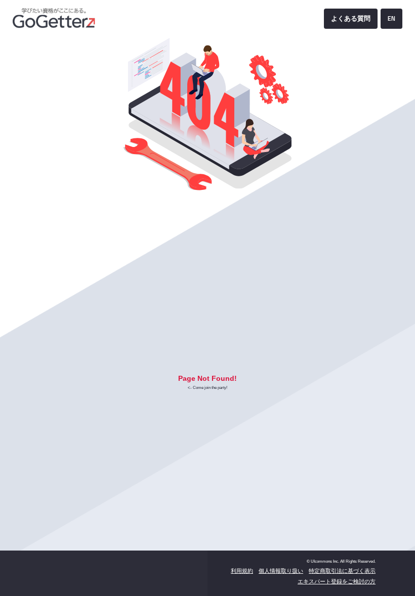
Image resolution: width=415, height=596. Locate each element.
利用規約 (242, 571)
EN (391, 18)
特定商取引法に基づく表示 (342, 571)
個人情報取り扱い (281, 571)
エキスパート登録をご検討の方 (337, 581)
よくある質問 (350, 18)
